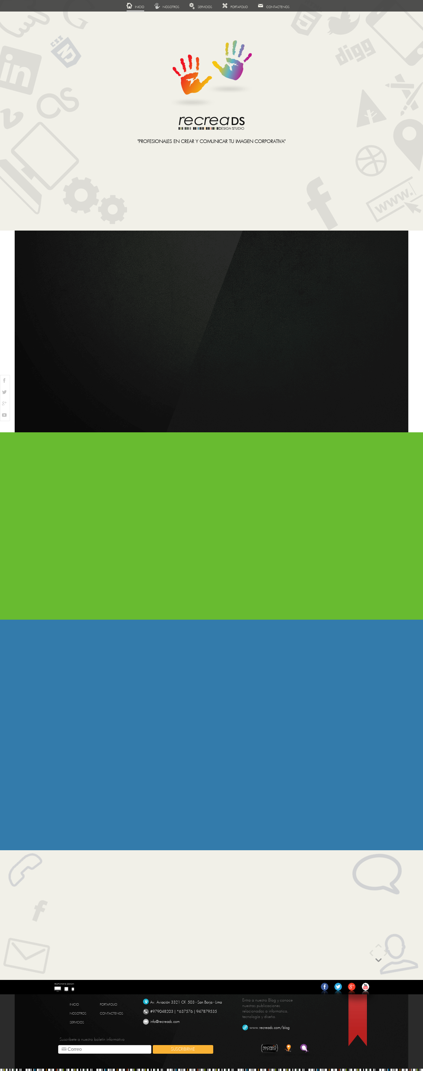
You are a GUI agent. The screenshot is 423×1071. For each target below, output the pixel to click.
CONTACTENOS (111, 1013)
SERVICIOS (77, 1022)
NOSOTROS (78, 1013)
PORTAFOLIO (108, 1004)
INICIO (74, 1004)
